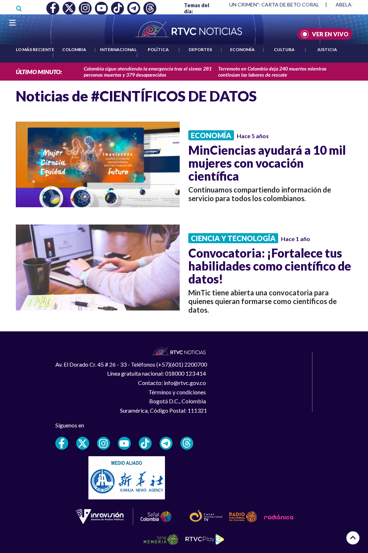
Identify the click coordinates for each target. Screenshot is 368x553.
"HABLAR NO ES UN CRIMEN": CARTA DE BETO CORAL (255, 4)
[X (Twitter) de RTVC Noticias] (82, 443)
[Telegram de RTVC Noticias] (166, 443)
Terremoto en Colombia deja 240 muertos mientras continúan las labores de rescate (272, 71)
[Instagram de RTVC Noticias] (103, 443)
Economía (242, 49)
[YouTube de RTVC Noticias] (124, 443)
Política (158, 49)
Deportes (200, 49)
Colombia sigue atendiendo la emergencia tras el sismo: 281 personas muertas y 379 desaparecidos (148, 71)
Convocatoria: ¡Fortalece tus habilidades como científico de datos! (269, 266)
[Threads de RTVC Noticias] (186, 443)
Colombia (74, 49)
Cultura (284, 49)
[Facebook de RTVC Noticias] (61, 443)
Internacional (118, 49)
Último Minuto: (39, 72)
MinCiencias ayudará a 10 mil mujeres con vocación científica (267, 163)
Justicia (327, 49)
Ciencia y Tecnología (233, 238)
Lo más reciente (35, 49)
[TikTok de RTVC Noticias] (145, 443)
